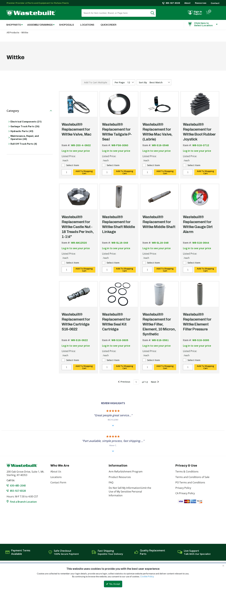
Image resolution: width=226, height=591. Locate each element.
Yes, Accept (114, 584)
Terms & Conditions (186, 471)
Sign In (198, 11)
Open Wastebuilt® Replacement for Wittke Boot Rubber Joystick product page (200, 104)
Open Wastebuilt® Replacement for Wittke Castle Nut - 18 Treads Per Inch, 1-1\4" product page (78, 197)
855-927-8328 (173, 3)
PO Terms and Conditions (190, 482)
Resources (200, 3)
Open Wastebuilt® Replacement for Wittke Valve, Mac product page (78, 104)
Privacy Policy (183, 488)
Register (198, 14)
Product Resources (120, 477)
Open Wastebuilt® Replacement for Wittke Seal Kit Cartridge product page (119, 294)
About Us (55, 471)
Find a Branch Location (23, 501)
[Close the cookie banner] (223, 565)
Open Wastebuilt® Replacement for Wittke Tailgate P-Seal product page (119, 104)
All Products (13, 32)
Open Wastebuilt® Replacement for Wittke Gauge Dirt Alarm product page (200, 197)
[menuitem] (12, 25)
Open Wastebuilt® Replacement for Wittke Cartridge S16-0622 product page (78, 294)
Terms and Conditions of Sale (192, 477)
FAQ (111, 482)
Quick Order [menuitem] (108, 24)
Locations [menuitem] (87, 24)
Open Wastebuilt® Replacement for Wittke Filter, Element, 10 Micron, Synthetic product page (159, 294)
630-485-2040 (18, 485)
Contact (215, 3)
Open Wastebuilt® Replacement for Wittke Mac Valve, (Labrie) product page (159, 104)
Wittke (24, 32)
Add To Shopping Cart (84, 172)
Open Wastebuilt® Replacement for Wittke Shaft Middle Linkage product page (119, 197)
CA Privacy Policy (185, 493)
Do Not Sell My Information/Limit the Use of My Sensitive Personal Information (130, 491)
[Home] (31, 13)
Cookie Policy (147, 576)
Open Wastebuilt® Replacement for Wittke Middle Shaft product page (159, 197)
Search (154, 13)
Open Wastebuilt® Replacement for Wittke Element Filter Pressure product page (200, 294)
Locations (56, 477)
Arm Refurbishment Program (126, 471)
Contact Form (58, 482)
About (187, 3)
